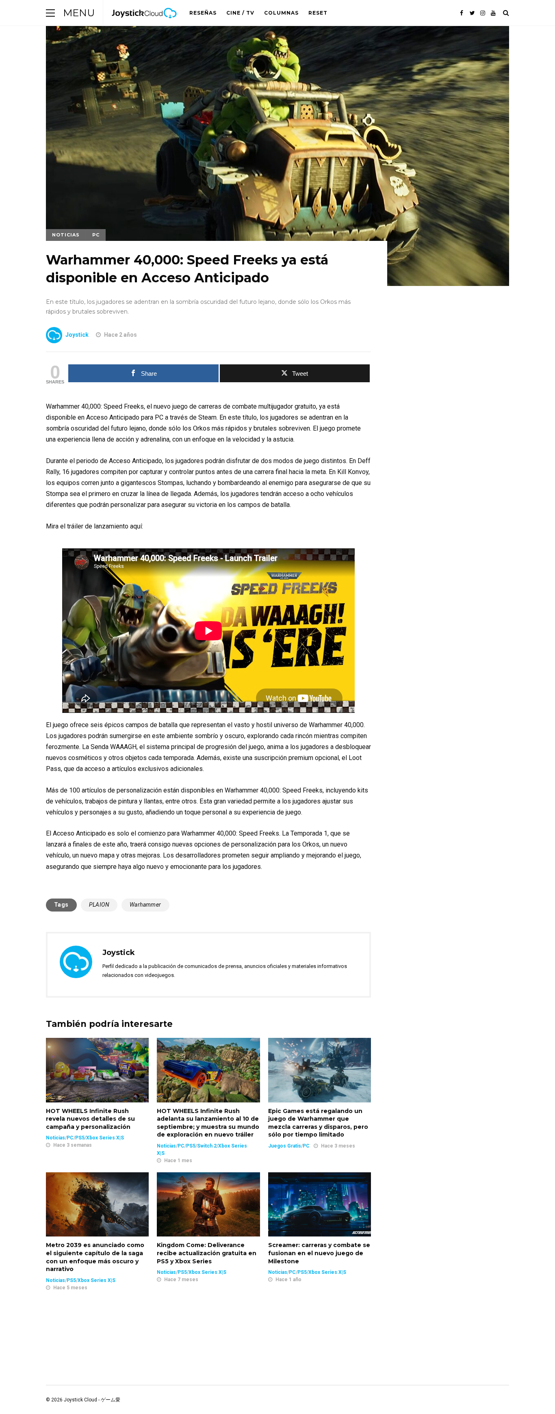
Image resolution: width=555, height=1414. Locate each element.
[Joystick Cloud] (144, 24)
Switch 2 (207, 1146)
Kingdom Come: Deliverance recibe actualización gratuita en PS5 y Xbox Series (206, 1253)
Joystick (77, 334)
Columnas (281, 13)
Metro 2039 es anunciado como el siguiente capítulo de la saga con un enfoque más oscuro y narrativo (95, 1257)
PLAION (99, 904)
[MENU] (50, 13)
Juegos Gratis (284, 1146)
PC (96, 235)
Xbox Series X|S (105, 1138)
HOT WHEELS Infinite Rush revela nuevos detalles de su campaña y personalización (90, 1118)
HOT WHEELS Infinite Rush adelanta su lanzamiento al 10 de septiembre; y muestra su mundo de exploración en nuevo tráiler (208, 1123)
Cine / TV (240, 13)
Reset (317, 13)
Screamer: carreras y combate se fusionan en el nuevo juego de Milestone (319, 1253)
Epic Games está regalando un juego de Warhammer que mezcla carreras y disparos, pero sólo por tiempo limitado (318, 1123)
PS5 (80, 1138)
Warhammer (145, 904)
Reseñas (203, 13)
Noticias (66, 235)
